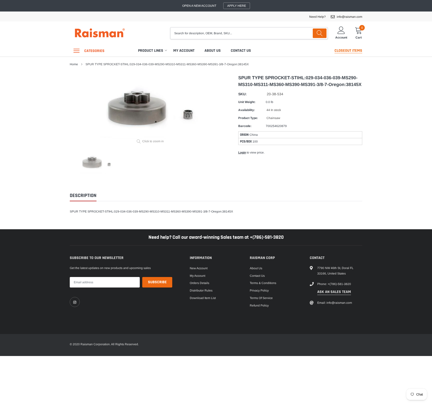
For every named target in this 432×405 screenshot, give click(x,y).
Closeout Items (348, 50)
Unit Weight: (247, 102)
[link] (75, 302)
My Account (183, 50)
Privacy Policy (259, 290)
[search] (319, 33)
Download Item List (203, 298)
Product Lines (150, 50)
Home (74, 64)
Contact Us (241, 50)
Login (242, 152)
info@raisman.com (349, 16)
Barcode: (245, 126)
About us (212, 50)
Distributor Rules (201, 290)
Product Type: (248, 118)
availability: (246, 110)
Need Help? (317, 16)
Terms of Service (261, 298)
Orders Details (199, 283)
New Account (199, 268)
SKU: (242, 94)
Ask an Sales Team (334, 291)
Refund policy (259, 305)
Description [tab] (83, 195)
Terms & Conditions (263, 283)
